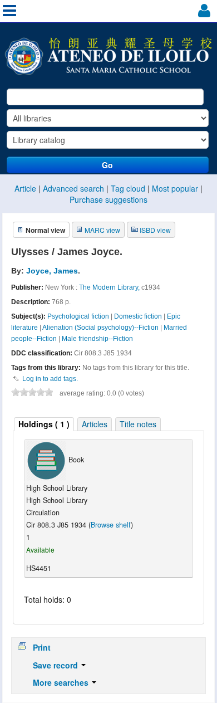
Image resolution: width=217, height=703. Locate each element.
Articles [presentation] (94, 423)
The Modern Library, (109, 287)
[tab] (44, 424)
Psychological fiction (78, 316)
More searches (62, 682)
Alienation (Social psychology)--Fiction (100, 327)
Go (107, 164)
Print (42, 647)
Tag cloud (128, 188)
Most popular (175, 188)
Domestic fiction (138, 316)
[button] (203, 12)
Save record (56, 665)
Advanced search (73, 188)
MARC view (102, 230)
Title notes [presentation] (138, 423)
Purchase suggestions (108, 199)
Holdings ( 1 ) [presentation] (44, 423)
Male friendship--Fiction (97, 339)
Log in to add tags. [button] (50, 379)
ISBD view (155, 230)
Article (25, 188)
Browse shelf (111, 525)
